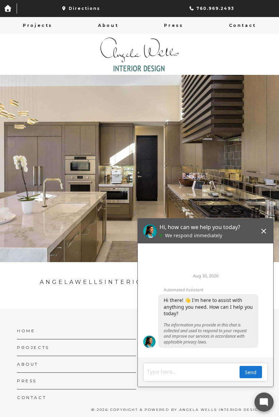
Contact (242, 25)
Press (173, 25)
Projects (37, 25)
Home (26, 330)
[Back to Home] (139, 54)
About (108, 25)
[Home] (8, 8)
